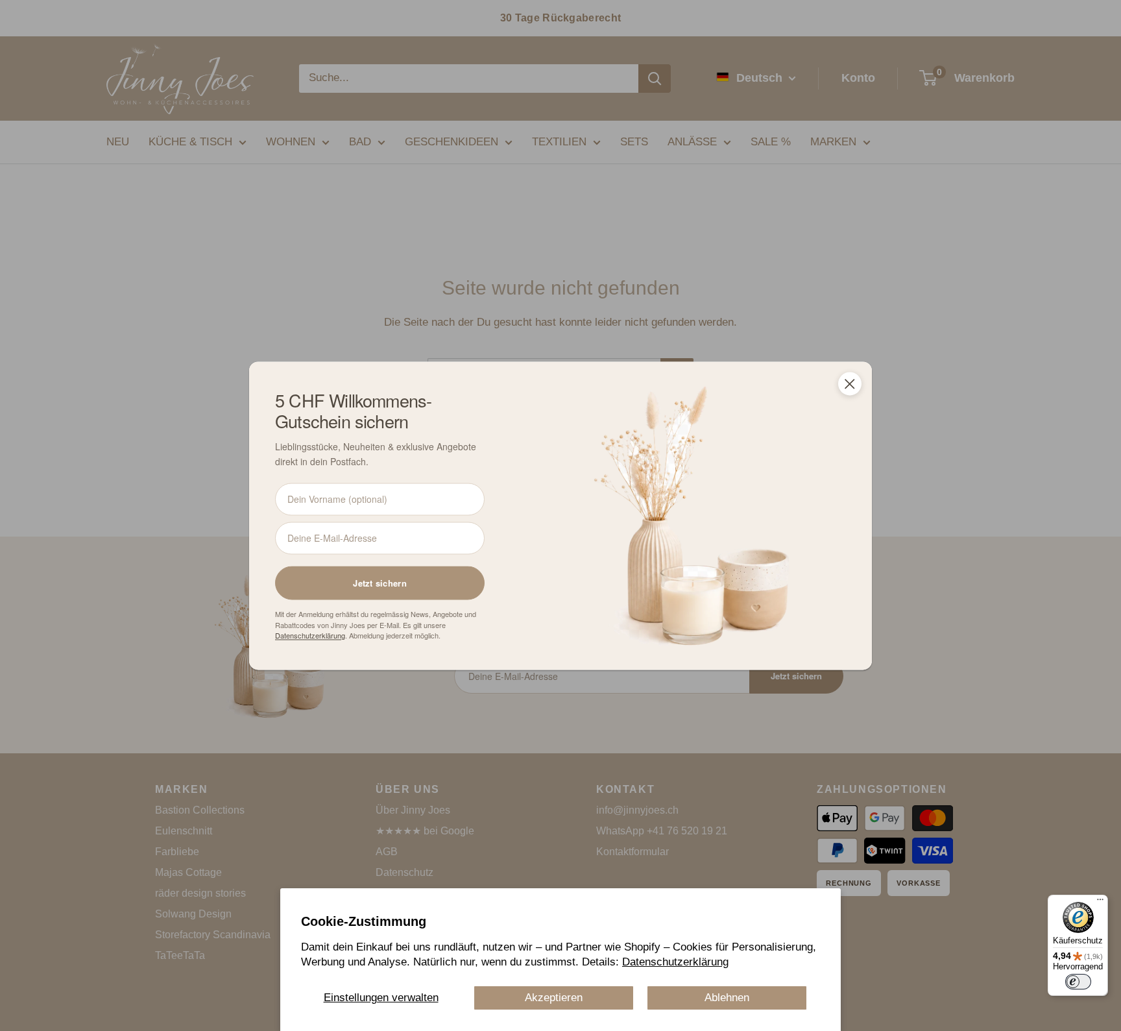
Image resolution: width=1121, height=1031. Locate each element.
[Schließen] (850, 383)
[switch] (1078, 981)
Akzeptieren (554, 997)
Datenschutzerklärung (675, 962)
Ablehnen (727, 997)
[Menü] (1100, 902)
